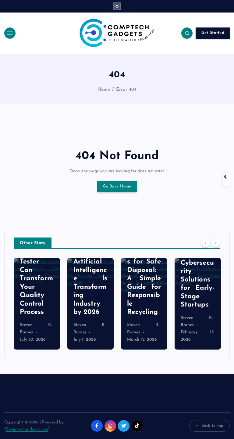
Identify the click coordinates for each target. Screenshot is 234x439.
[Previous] (205, 242)
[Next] (215, 242)
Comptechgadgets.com (27, 429)
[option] (37, 304)
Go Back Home (117, 186)
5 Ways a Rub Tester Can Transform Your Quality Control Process (37, 278)
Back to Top (212, 426)
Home (104, 89)
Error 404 (126, 89)
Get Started (212, 33)
